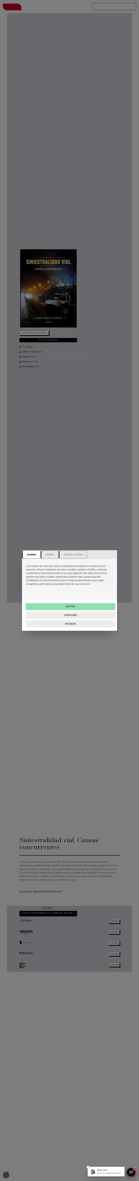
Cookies (31, 554)
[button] (106, 1171)
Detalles (49, 554)
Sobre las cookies (73, 554)
